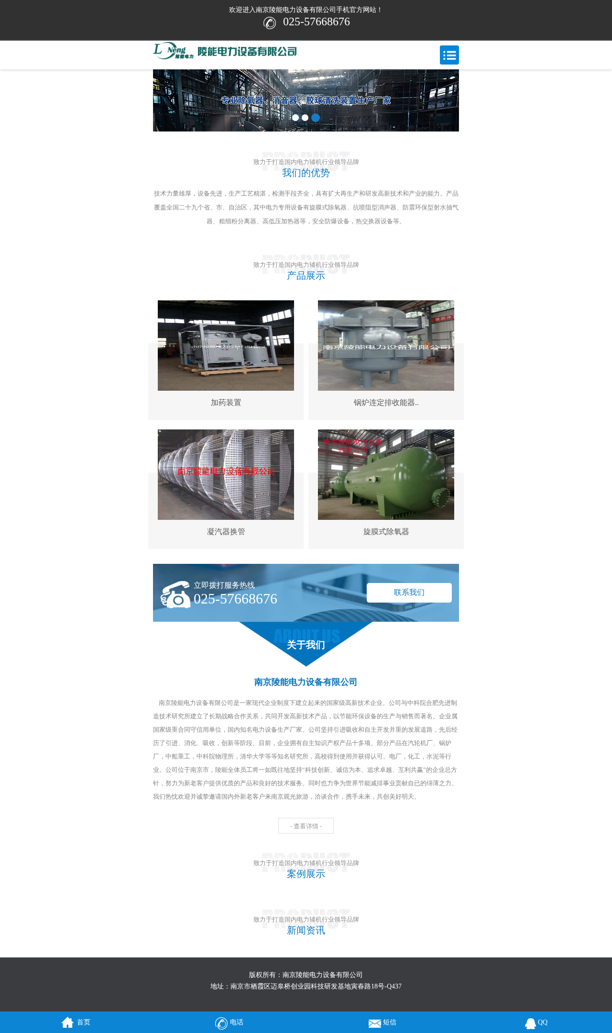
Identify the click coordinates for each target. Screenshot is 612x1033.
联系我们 (409, 592)
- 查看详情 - (306, 826)
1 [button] (295, 117)
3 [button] (315, 117)
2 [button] (305, 117)
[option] (306, 100)
